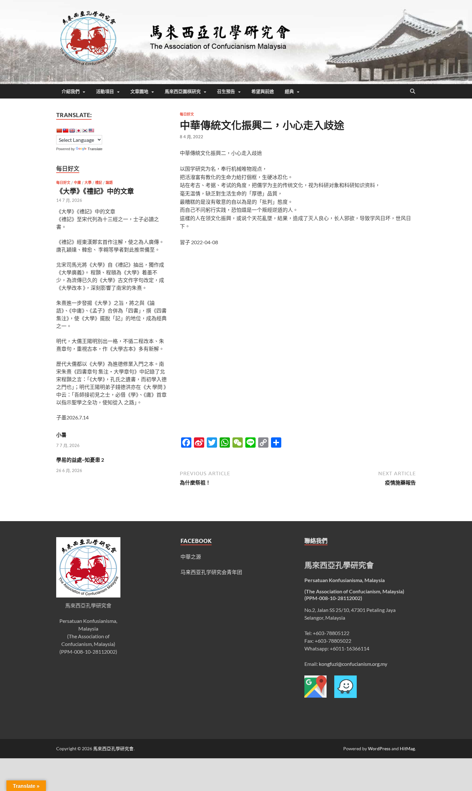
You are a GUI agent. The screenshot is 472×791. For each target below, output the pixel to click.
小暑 (61, 435)
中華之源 (190, 557)
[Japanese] (78, 130)
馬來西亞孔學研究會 (113, 748)
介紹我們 (71, 91)
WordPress (379, 748)
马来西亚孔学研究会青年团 (211, 572)
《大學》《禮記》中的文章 (95, 191)
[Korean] (85, 130)
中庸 (77, 182)
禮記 (98, 182)
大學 (88, 182)
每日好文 (187, 114)
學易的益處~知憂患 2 (80, 460)
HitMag (407, 748)
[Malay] (91, 130)
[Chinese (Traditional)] (65, 130)
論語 (109, 182)
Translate (95, 149)
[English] (72, 130)
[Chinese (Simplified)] (59, 130)
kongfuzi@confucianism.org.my (353, 664)
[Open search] (412, 91)
